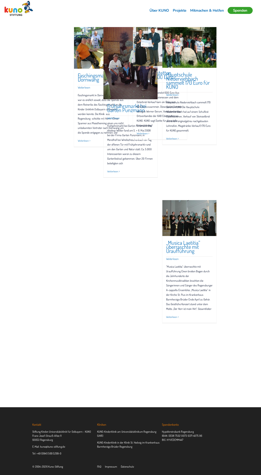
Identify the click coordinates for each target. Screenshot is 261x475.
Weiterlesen (84, 87)
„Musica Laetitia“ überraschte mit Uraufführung (183, 246)
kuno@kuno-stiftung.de (52, 446)
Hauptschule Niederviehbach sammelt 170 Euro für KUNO (188, 80)
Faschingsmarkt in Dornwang (96, 77)
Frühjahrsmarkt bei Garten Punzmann (126, 107)
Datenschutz (127, 466)
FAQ (99, 466)
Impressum (111, 466)
